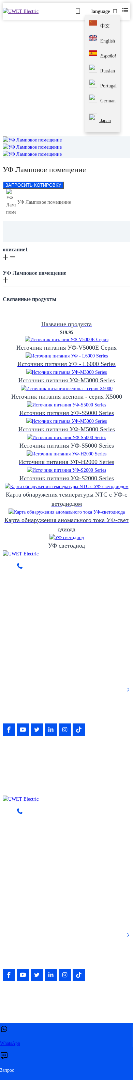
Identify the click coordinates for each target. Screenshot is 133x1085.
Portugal (108, 85)
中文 (104, 26)
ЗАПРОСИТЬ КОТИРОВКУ (33, 185)
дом (14, 90)
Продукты (39, 90)
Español (107, 56)
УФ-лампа (71, 90)
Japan (105, 120)
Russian (107, 70)
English (107, 41)
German (107, 100)
